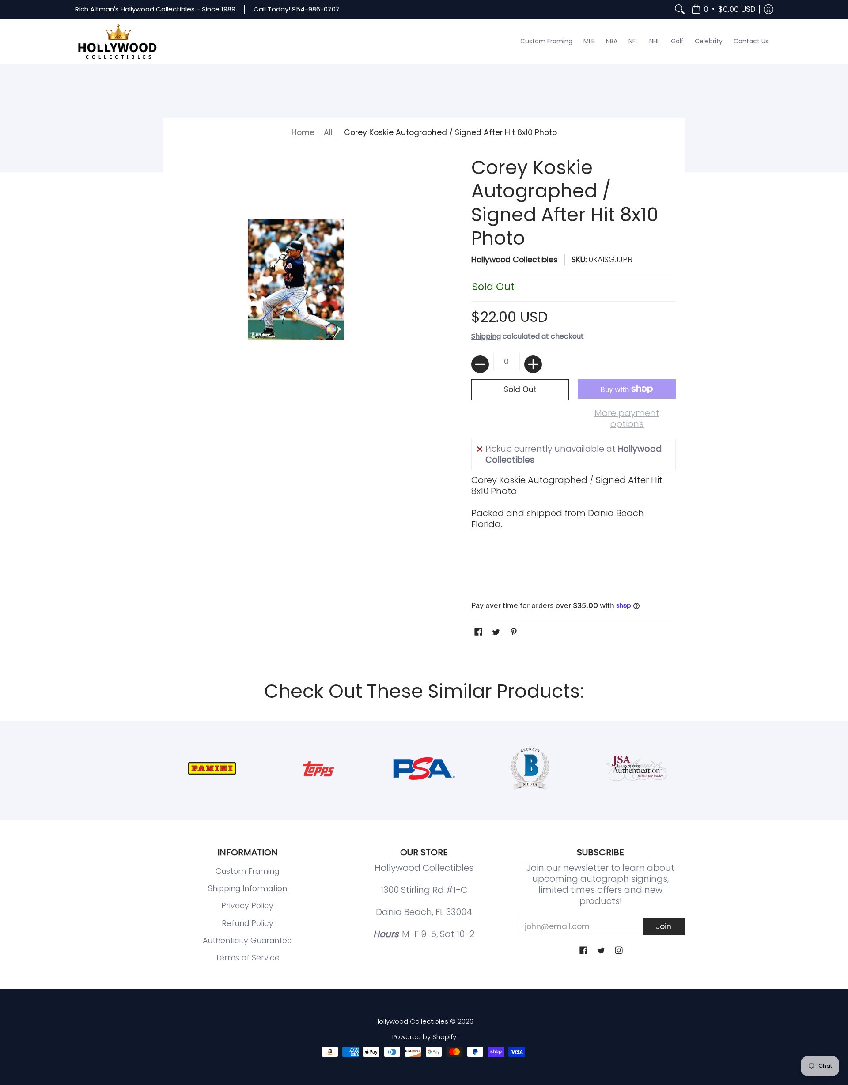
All (328, 132)
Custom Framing (247, 871)
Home (303, 132)
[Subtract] (480, 364)
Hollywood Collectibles (514, 259)
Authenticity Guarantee (247, 940)
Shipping (486, 336)
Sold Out (520, 389)
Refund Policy (247, 923)
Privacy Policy (247, 905)
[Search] (679, 9)
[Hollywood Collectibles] (117, 41)
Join (663, 926)
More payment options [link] (626, 419)
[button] (723, 9)
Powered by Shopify (424, 1036)
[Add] (533, 364)
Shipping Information (247, 888)
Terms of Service (247, 958)
